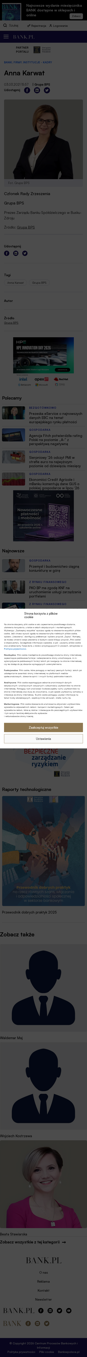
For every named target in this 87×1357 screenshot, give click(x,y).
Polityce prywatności (15, 649)
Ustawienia (43, 738)
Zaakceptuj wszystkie (43, 727)
